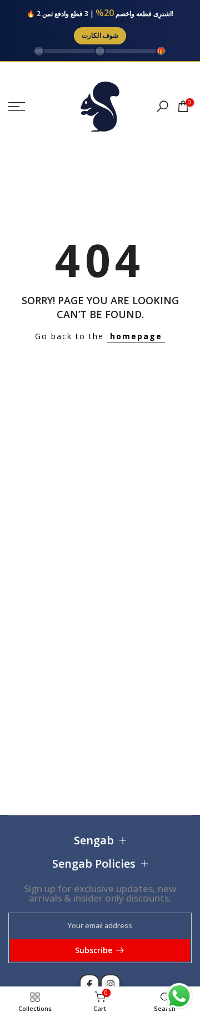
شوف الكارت (100, 35)
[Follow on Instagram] (111, 984)
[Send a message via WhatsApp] (179, 996)
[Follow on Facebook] (89, 984)
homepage (136, 336)
